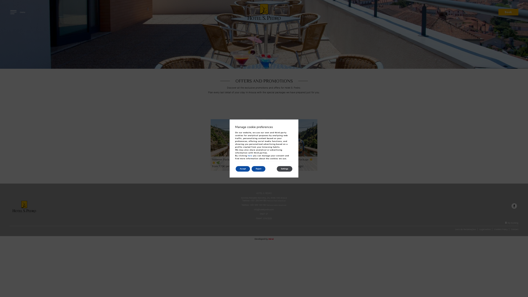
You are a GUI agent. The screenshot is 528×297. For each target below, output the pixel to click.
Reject (258, 168)
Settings (284, 168)
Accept (243, 168)
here (250, 155)
